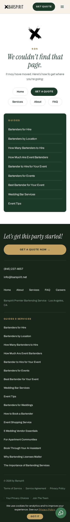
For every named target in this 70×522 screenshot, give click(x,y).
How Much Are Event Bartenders (28, 157)
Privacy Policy (57, 488)
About (37, 101)
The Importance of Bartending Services (26, 465)
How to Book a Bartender (18, 413)
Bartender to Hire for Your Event (27, 166)
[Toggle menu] (62, 7)
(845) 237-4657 (13, 268)
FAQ (55, 101)
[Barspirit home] (14, 7)
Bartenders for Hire (19, 129)
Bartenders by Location (22, 138)
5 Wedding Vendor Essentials (21, 431)
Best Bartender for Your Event (26, 184)
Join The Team (40, 498)
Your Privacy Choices (17, 498)
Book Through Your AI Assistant (22, 448)
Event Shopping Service (18, 422)
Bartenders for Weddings (18, 405)
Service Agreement (36, 488)
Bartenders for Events (21, 175)
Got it (35, 516)
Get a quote (44, 91)
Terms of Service (13, 488)
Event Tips (14, 203)
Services (17, 101)
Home (20, 91)
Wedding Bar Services (21, 194)
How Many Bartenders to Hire (26, 147)
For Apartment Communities (20, 439)
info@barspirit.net (15, 277)
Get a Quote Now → (35, 249)
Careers (60, 290)
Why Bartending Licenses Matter (23, 456)
